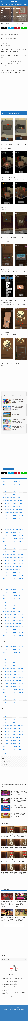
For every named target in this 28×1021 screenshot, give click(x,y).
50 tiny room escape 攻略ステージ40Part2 (13, 699)
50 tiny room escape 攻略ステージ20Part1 (13, 575)
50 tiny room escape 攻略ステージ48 (11, 743)
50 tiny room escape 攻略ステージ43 (11, 722)
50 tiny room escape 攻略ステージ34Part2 (13, 662)
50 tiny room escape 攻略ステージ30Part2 (13, 635)
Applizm (14, 1)
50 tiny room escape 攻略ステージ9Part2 (12, 512)
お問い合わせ (21, 1009)
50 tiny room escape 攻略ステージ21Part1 (13, 589)
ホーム (4, 1007)
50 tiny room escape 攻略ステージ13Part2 (13, 545)
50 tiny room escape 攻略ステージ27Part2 (13, 617)
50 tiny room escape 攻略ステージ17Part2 (13, 566)
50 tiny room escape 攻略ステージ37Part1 (13, 677)
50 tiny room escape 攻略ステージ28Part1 (13, 620)
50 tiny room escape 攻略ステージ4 (11, 491)
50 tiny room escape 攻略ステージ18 (11, 569)
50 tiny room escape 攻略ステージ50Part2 (13, 753)
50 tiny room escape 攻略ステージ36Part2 (13, 674)
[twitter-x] (12, 997)
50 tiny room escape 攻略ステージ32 (11, 652)
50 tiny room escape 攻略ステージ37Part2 (13, 680)
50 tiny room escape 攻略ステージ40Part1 (13, 696)
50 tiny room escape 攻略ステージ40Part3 (13, 702)
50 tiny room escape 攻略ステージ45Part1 (13, 731)
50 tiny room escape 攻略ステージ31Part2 (13, 649)
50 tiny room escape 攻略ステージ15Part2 (13, 554)
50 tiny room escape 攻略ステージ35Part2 (13, 668)
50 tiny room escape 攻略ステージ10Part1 (13, 515)
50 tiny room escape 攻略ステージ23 (11, 598)
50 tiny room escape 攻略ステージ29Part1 (13, 626)
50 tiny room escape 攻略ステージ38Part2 (13, 686)
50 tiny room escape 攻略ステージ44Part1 (13, 725)
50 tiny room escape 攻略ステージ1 (11, 481)
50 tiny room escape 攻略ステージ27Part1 (13, 614)
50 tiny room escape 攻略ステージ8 (11, 506)
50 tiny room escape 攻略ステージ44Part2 (13, 728)
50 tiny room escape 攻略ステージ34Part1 (13, 659)
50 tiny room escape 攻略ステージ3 (11, 488)
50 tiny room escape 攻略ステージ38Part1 (13, 683)
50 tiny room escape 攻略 (8, 12)
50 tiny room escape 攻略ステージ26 (11, 611)
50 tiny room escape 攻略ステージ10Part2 (13, 518)
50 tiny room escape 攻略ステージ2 (11, 484)
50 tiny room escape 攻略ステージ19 (11, 572)
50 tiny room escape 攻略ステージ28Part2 (13, 623)
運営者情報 (6, 1009)
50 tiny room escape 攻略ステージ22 (11, 595)
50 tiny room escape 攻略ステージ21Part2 (13, 592)
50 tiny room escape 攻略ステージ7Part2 (12, 503)
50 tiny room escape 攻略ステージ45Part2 (13, 734)
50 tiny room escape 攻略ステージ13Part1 (13, 541)
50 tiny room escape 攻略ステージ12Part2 (13, 538)
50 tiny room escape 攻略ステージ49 (11, 746)
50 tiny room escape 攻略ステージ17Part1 (13, 563)
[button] (4, 28)
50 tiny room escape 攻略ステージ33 (11, 656)
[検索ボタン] (26, 1)
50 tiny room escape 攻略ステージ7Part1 (12, 500)
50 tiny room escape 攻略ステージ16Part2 (13, 560)
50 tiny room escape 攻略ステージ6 (11, 497)
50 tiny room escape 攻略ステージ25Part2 (13, 608)
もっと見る (14, 925)
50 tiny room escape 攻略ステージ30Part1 (13, 632)
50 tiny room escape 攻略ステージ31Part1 (13, 646)
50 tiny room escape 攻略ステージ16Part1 (13, 557)
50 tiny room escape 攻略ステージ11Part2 (13, 532)
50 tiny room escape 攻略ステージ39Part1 (13, 689)
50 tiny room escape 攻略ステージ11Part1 (13, 529)
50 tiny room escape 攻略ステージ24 (11, 602)
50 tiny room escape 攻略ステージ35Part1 (13, 665)
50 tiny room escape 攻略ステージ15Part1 (13, 551)
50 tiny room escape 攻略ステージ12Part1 (13, 535)
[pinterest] (14, 997)
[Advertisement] (14, 92)
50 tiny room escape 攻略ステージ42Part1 (13, 716)
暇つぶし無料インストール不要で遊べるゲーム (16, 1007)
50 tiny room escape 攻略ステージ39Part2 (13, 692)
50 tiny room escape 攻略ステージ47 (11, 740)
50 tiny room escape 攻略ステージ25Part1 (13, 605)
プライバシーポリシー (13, 1009)
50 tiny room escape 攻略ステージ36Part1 (13, 671)
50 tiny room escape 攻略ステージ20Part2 (13, 578)
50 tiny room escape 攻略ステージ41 (11, 713)
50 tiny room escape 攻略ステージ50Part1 (13, 749)
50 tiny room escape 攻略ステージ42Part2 (13, 719)
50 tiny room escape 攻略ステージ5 (11, 494)
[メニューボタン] (1, 1)
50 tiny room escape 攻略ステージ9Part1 (12, 509)
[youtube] (16, 997)
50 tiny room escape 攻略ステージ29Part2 (13, 629)
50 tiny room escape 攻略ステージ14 (11, 548)
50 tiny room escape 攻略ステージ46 (11, 737)
